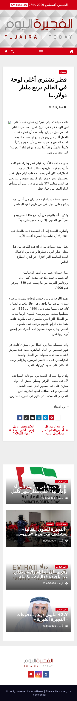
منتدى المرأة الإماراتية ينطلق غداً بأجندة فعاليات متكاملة (41, 574)
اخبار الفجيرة (62, 524)
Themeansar (38, 694)
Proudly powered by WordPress (25, 691)
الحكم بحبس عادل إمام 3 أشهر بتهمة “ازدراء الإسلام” (23, 430)
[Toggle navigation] (41, 51)
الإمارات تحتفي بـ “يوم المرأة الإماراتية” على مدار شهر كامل (39, 489)
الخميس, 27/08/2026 (52, 498)
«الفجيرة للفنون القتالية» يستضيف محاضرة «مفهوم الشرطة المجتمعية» (43, 533)
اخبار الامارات (61, 481)
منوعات (63, 72)
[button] (12, 51)
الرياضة (50, 524)
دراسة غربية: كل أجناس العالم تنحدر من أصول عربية (53, 430)
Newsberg (61, 691)
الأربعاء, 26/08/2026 (53, 540)
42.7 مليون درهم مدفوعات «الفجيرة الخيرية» (42, 617)
